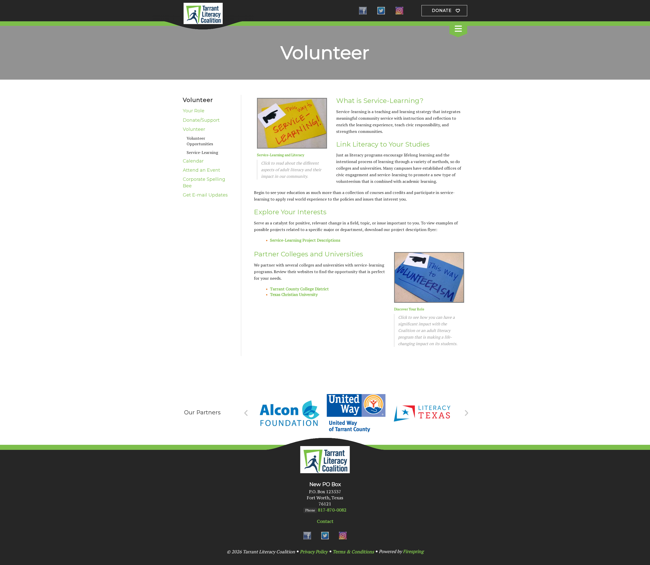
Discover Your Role (409, 309)
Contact (325, 521)
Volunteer (194, 129)
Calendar (193, 161)
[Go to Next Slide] (466, 413)
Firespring (413, 551)
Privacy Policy (314, 552)
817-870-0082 (332, 510)
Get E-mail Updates (205, 195)
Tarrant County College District (299, 289)
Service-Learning (202, 152)
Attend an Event (201, 170)
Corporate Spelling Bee (204, 182)
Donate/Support (201, 120)
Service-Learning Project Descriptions (305, 240)
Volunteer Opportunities (200, 141)
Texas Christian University (294, 294)
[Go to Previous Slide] (246, 413)
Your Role (193, 111)
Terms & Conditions (353, 552)
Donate (442, 10)
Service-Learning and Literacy (280, 154)
